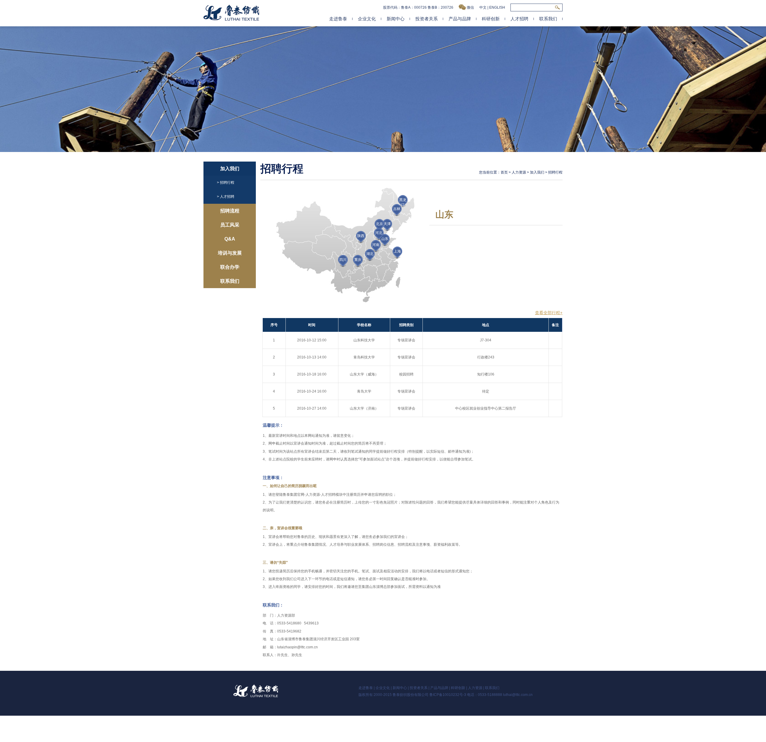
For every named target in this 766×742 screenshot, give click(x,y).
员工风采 (229, 224)
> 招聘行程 (225, 182)
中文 (483, 7)
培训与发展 (230, 253)
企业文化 (367, 18)
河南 (375, 245)
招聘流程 (229, 210)
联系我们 (548, 18)
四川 (342, 260)
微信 (470, 7)
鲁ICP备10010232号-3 (447, 695)
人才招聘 (519, 18)
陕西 (360, 236)
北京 (379, 224)
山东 (384, 239)
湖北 (369, 254)
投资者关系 (426, 18)
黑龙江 (402, 202)
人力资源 (519, 172)
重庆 (357, 260)
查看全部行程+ (549, 312)
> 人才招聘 (225, 196)
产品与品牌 (460, 18)
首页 (504, 172)
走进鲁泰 (338, 18)
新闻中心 (396, 18)
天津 (387, 224)
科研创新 (491, 18)
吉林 (396, 209)
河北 (378, 233)
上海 (397, 251)
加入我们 (229, 168)
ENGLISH (497, 7)
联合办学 (229, 267)
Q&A (229, 238)
